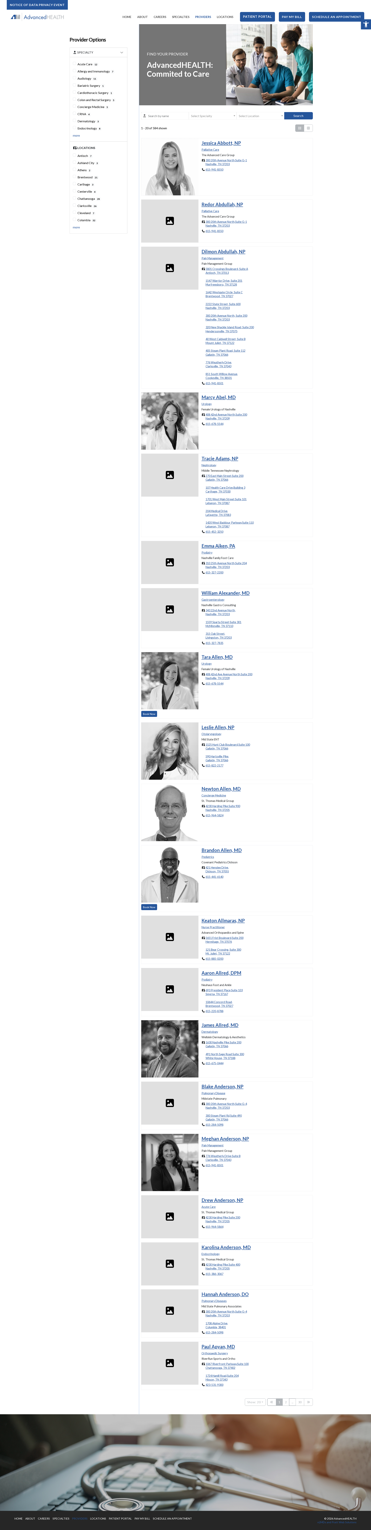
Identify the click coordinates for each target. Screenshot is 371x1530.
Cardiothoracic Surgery (94, 92)
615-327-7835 (214, 642)
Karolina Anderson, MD (226, 1247)
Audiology (86, 78)
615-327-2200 (214, 572)
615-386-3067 (214, 1273)
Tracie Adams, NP (220, 458)
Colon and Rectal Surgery (95, 100)
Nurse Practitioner (213, 927)
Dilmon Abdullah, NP (223, 251)
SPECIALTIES (61, 1518)
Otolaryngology (211, 734)
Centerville (86, 191)
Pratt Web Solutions (344, 1522)
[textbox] (213, 115)
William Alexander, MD (226, 593)
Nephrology (209, 465)
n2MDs (321, 1522)
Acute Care (87, 64)
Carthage (85, 184)
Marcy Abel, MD (219, 397)
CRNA (83, 114)
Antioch (84, 155)
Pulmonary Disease (213, 1093)
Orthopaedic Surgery (215, 1353)
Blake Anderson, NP (222, 1086)
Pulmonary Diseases (214, 1301)
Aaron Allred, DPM (221, 973)
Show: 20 (254, 1402)
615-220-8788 (214, 1011)
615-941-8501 (214, 383)
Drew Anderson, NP (222, 1200)
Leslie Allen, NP (218, 727)
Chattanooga (88, 198)
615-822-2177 (214, 765)
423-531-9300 (214, 1384)
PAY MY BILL (142, 1518)
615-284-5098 (214, 1124)
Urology (207, 403)
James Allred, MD (220, 1025)
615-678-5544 (214, 423)
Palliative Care (210, 149)
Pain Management (213, 258)
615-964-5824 (214, 815)
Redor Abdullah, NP (222, 204)
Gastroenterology (213, 599)
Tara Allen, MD (217, 657)
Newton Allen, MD (221, 788)
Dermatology (88, 121)
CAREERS (44, 1518)
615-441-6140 (214, 876)
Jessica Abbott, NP (221, 143)
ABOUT (30, 1518)
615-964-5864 (214, 1226)
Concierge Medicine (92, 107)
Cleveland (85, 213)
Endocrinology (88, 128)
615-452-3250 (214, 532)
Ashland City (87, 163)
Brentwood (87, 177)
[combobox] (165, 115)
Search (299, 115)
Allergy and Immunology (95, 71)
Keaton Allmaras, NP (223, 920)
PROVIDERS (80, 1518)
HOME (18, 1518)
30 (300, 1402)
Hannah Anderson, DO (225, 1294)
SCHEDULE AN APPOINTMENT (172, 1518)
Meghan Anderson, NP (225, 1138)
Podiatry (207, 552)
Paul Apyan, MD (218, 1346)
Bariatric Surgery (90, 85)
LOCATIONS (98, 1518)
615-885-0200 (214, 958)
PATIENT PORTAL (120, 1518)
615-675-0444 (214, 1063)
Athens (83, 170)
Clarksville (86, 206)
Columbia (86, 220)
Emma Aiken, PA (218, 546)
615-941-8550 (214, 169)
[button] (366, 24)
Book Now (149, 713)
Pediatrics (208, 856)
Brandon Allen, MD (222, 850)
